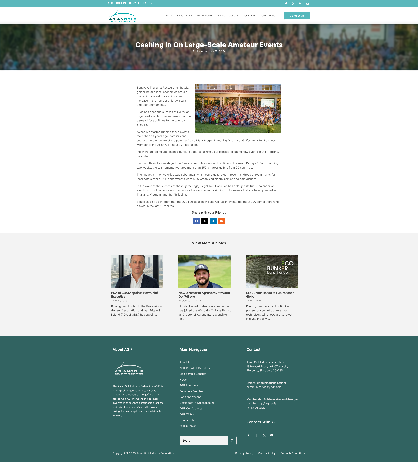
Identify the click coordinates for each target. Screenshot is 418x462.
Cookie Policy (267, 453)
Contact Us (187, 420)
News (221, 15)
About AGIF (184, 15)
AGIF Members (189, 385)
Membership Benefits (193, 373)
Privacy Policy (244, 453)
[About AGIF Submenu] (193, 15)
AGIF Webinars (189, 414)
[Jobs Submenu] (237, 15)
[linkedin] (300, 3)
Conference (269, 15)
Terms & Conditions (293, 453)
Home (169, 15)
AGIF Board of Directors (195, 368)
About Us (186, 362)
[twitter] (293, 3)
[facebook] (286, 3)
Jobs (232, 15)
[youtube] (307, 3)
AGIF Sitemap (188, 426)
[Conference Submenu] (279, 15)
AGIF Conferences (191, 408)
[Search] (232, 440)
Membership (204, 15)
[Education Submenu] (257, 15)
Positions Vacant (190, 397)
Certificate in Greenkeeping (197, 402)
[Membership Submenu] (214, 15)
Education (248, 15)
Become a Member (191, 391)
